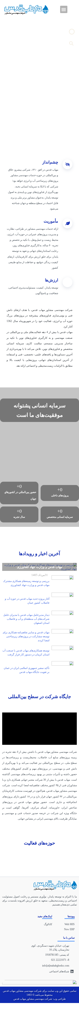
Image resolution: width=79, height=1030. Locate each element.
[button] (63, 9)
